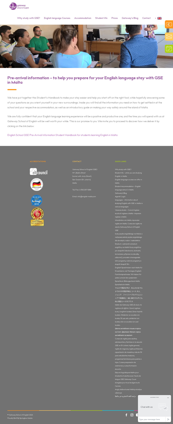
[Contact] (169, 36)
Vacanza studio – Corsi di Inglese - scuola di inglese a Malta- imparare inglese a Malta (128, 213)
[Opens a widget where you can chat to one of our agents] (154, 408)
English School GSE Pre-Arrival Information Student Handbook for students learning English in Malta (62, 135)
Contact (146, 18)
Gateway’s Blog (130, 18)
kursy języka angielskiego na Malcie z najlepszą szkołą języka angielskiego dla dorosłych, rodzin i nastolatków (128, 237)
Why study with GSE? (123, 170)
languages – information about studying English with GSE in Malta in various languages (129, 203)
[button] (28, 18)
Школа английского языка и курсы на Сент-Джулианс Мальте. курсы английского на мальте (128, 332)
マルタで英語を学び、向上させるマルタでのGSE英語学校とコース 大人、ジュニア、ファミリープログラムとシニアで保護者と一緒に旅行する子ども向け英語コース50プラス (129, 295)
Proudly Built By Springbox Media (19, 418)
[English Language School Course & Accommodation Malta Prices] (169, 24)
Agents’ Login (120, 197)
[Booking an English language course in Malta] (169, 49)
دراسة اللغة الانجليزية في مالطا (125, 396)
